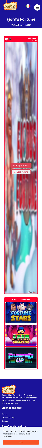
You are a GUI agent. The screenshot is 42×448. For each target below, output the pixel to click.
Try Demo (21, 312)
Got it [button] (21, 442)
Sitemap (5, 421)
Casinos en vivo (8, 417)
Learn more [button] (7, 436)
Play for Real (22, 165)
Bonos (4, 414)
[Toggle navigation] (37, 7)
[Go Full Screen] (10, 39)
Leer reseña (22, 172)
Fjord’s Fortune (21, 19)
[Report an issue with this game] (6, 39)
